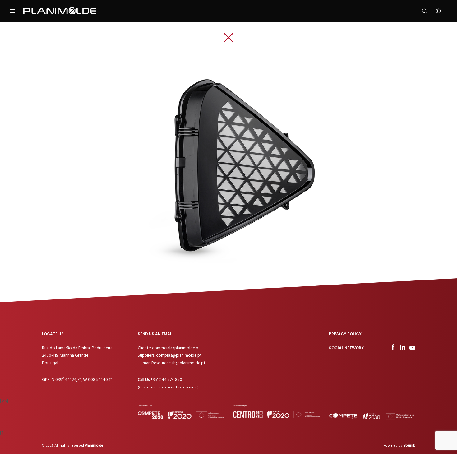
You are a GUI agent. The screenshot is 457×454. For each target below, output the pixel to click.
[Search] (420, 11)
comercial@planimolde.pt (176, 347)
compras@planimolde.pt (179, 355)
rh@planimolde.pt (188, 362)
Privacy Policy (345, 333)
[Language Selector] (434, 11)
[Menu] (16, 11)
